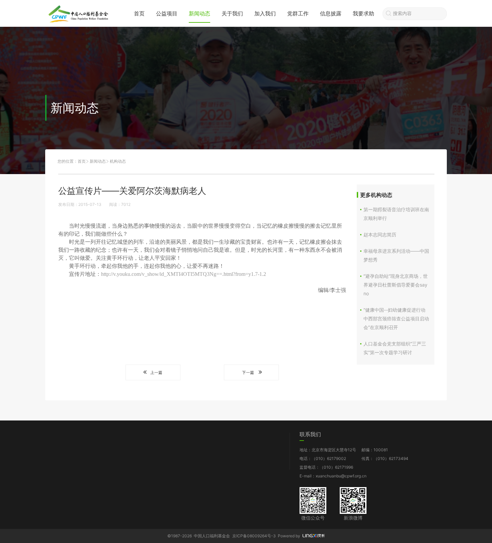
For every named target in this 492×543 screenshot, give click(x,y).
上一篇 (156, 372)
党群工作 (298, 13)
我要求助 (363, 13)
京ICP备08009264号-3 (254, 535)
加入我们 (265, 13)
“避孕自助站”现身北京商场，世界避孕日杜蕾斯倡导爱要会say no (395, 284)
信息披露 (330, 13)
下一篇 (248, 372)
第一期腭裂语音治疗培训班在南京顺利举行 (396, 214)
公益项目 (166, 13)
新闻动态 (199, 13)
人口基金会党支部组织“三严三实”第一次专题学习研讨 (394, 348)
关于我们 (232, 13)
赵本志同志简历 (379, 234)
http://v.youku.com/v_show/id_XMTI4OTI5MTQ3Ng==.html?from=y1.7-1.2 (183, 274)
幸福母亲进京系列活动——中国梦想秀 (396, 255)
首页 (139, 13)
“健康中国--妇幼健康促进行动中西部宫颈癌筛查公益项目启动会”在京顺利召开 (396, 318)
